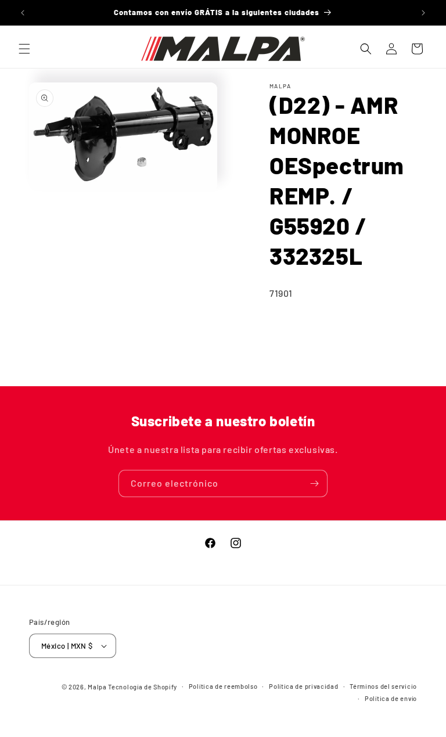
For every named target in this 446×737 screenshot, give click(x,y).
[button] (24, 49)
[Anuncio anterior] (22, 13)
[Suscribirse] (314, 483)
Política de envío (391, 698)
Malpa (97, 687)
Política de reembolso (223, 686)
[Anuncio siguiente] (423, 13)
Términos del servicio (383, 686)
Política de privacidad (303, 686)
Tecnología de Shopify (142, 687)
